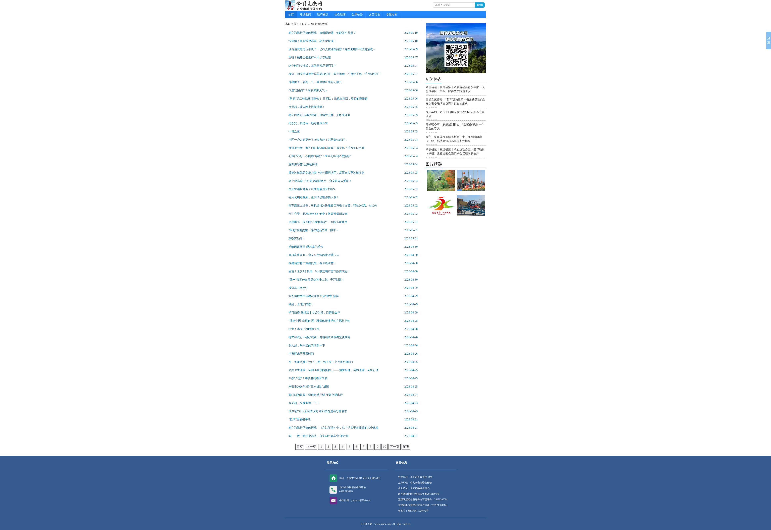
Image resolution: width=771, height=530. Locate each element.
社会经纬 (340, 14)
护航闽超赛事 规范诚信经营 (306, 246)
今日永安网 (306, 23)
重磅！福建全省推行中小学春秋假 (310, 57)
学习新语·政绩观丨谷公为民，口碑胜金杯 (314, 312)
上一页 (311, 446)
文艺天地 (374, 14)
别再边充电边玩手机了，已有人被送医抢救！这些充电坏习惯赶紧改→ (332, 49)
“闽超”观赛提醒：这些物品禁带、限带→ (314, 230)
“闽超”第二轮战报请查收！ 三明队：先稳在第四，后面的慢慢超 (328, 98)
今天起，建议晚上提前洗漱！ (307, 106)
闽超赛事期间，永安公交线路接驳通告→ (314, 254)
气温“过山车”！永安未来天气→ (308, 90)
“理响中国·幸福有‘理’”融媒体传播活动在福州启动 (319, 320)
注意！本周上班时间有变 (304, 329)
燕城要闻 (305, 14)
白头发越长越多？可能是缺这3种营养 (312, 189)
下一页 (394, 446)
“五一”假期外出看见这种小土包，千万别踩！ (316, 279)
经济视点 (322, 14)
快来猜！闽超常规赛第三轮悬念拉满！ (312, 41)
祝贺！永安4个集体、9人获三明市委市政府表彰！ (319, 271)
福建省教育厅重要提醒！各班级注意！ (312, 263)
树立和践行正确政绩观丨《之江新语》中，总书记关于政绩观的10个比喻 (333, 427)
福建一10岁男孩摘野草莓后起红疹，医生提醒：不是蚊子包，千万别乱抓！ (335, 73)
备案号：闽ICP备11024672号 (413, 510)
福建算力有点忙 (298, 287)
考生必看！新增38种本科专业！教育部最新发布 (318, 213)
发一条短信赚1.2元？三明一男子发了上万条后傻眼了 (321, 361)
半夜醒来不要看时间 (301, 353)
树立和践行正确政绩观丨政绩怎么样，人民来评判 (319, 115)
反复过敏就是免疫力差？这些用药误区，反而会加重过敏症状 (326, 172)
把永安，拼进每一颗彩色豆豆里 (308, 123)
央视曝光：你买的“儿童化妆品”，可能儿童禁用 (318, 222)
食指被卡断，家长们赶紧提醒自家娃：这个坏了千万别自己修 (326, 148)
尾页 (406, 446)
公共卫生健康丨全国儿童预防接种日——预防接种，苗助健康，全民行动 (333, 370)
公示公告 (357, 14)
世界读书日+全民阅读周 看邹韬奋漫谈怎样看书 (318, 411)
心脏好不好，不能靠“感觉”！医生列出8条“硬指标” (320, 156)
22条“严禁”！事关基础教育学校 (308, 378)
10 (384, 446)
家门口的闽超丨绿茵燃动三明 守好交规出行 (316, 394)
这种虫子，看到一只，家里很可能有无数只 (315, 82)
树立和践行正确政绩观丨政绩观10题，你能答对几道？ (322, 32)
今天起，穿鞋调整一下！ (304, 403)
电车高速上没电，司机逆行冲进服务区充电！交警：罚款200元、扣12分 (333, 205)
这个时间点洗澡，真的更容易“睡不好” (312, 65)
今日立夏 (294, 131)
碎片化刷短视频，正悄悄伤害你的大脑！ (314, 197)
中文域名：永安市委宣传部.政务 (415, 477)
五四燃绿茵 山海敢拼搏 (303, 164)
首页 (291, 14)
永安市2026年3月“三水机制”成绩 (309, 386)
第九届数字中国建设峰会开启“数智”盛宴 (314, 296)
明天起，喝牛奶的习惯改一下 (307, 345)
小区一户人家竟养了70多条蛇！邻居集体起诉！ (318, 139)
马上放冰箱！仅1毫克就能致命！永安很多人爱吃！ (320, 180)
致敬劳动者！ (297, 238)
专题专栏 (391, 14)
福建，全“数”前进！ (301, 304)
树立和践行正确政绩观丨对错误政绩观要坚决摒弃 (319, 337)
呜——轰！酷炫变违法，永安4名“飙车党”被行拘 (319, 435)
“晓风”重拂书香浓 (300, 419)
